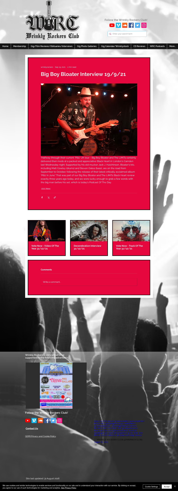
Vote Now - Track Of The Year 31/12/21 (129, 247)
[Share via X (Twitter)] (48, 197)
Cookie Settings (151, 486)
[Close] (174, 486)
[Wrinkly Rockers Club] (118, 25)
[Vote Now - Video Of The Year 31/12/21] (46, 231)
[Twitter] (137, 25)
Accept (167, 486)
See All (147, 215)
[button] (56, 386)
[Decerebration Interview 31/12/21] (89, 231)
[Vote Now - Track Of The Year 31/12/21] (131, 231)
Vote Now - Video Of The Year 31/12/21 (45, 247)
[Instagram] (143, 25)
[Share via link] (55, 197)
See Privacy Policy (68, 487)
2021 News (45, 188)
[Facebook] (131, 25)
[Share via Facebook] (42, 197)
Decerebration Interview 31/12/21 (87, 247)
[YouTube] (112, 25)
